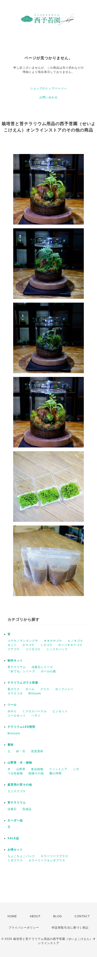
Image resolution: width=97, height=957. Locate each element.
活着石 (12, 809)
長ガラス (14, 689)
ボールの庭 (48, 671)
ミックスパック (57, 649)
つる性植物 (15, 773)
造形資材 (37, 751)
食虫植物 (37, 769)
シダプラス (15, 860)
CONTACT (82, 916)
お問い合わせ (48, 97)
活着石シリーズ (42, 667)
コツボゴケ (33, 649)
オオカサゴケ (53, 640)
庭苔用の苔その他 (20, 784)
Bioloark (34, 693)
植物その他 (36, 773)
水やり (12, 711)
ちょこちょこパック (21, 856)
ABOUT (35, 916)
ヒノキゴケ (75, 640)
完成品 (27, 809)
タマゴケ (28, 645)
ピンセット (60, 711)
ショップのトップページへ (48, 88)
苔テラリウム (17, 667)
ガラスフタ (15, 693)
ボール (30, 689)
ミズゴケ (46, 645)
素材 (11, 744)
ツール (12, 704)
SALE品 (13, 838)
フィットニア (58, 769)
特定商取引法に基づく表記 (70, 927)
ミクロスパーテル (34, 711)
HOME (12, 916)
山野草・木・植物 (20, 762)
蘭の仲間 (55, 773)
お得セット (15, 849)
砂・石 (20, 751)
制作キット (15, 660)
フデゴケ (14, 649)
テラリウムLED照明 (21, 726)
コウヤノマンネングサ (23, 640)
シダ (76, 769)
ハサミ (36, 715)
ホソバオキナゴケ (70, 645)
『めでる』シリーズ (21, 671)
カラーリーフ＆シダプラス (46, 860)
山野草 (20, 769)
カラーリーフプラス (54, 856)
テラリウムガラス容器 (23, 682)
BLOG (57, 916)
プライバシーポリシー (23, 927)
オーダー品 (15, 820)
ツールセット (17, 715)
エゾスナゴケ (17, 791)
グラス (44, 689)
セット (12, 645)
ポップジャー (64, 689)
